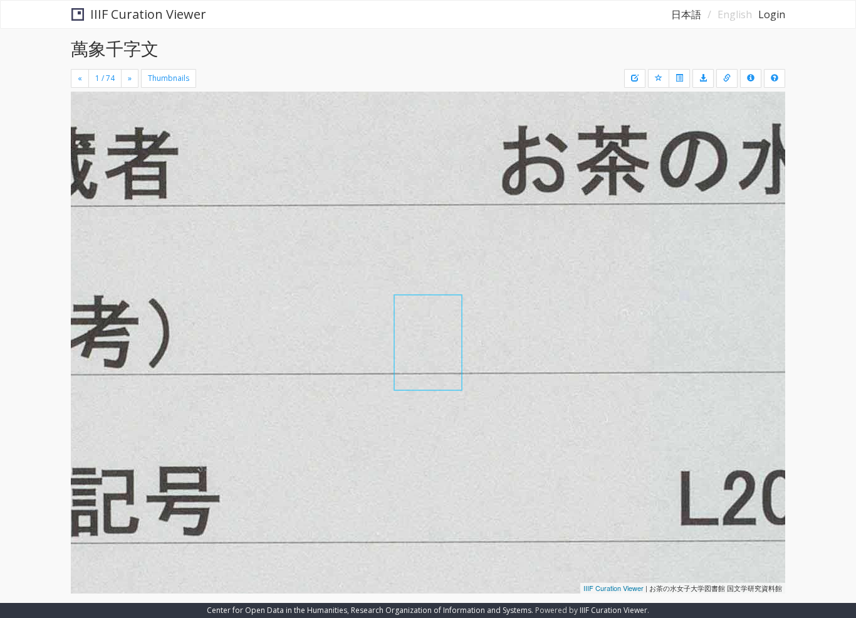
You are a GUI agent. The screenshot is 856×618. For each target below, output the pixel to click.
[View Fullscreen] (85, 145)
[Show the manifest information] (750, 78)
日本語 (686, 14)
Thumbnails (168, 78)
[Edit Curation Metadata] (634, 78)
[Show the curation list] (679, 78)
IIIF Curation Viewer (148, 14)
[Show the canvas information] (727, 78)
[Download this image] (703, 78)
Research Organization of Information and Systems (441, 610)
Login (771, 14)
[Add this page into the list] (658, 78)
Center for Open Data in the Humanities (277, 610)
